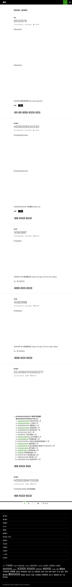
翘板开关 (51, 575)
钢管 (61, 575)
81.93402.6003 (23, 448)
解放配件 (5, 533)
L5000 (57, 566)
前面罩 (18, 571)
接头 (62, 571)
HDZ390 (27, 566)
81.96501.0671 (22, 450)
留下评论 (37, 236)
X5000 (31, 568)
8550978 (20, 21)
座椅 (50, 571)
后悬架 (42, 571)
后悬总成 (37, 571)
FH (16, 112)
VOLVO (25, 112)
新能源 (23, 575)
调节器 (38, 112)
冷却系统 (6, 571)
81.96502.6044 (23, 444)
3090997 (20, 232)
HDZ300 (21, 566)
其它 (15, 17)
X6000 (47, 568)
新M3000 (14, 574)
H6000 (15, 566)
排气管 (58, 571)
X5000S (39, 569)
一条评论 (37, 24)
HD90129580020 (24, 437)
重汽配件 (5, 519)
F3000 (9, 565)
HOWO (45, 566)
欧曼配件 (5, 540)
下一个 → (45, 503)
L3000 (51, 565)
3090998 (20, 302)
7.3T (16, 218)
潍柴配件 (5, 523)
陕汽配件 (16, 123)
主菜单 (70, 2)
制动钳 (23, 288)
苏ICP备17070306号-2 (9, 584)
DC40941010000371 (28, 372)
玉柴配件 (5, 547)
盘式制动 (32, 112)
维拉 (28, 375)
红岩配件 (5, 558)
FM (20, 112)
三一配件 (5, 554)
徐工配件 (5, 544)
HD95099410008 (26, 480)
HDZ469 (40, 566)
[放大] (56, 31)
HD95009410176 (23, 446)
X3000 (21, 568)
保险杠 (62, 569)
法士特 (4, 526)
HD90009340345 (26, 127)
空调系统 (45, 575)
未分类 (15, 229)
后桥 (46, 571)
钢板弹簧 (56, 575)
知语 (16, 584)
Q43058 (20, 453)
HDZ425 (33, 566)
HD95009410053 (24, 423)
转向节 (28, 466)
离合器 (28, 575)
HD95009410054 (24, 421)
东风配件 (5, 551)
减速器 (12, 571)
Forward (29, 24)
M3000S (7, 568)
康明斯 (4, 530)
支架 (66, 571)
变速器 (29, 571)
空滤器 (32, 575)
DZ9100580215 (23, 439)
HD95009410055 (24, 428)
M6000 (14, 569)
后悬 (33, 571)
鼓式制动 (5, 577)
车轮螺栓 (29, 218)
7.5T (16, 466)
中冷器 (53, 569)
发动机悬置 (24, 571)
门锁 (63, 575)
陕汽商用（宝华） (7, 537)
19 (38, 503)
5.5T (4, 566)
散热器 (5, 575)
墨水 (4, 2)
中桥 (57, 569)
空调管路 (38, 575)
